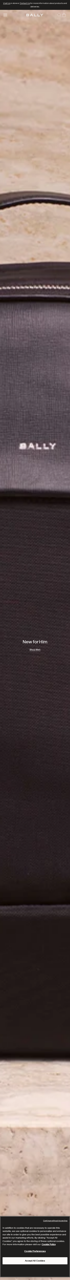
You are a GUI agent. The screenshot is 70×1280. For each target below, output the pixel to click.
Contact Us (25, 3)
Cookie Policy (49, 1244)
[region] (35, 645)
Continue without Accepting (55, 1220)
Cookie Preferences (35, 1251)
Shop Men (35, 649)
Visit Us (6, 3)
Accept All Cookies (35, 1260)
